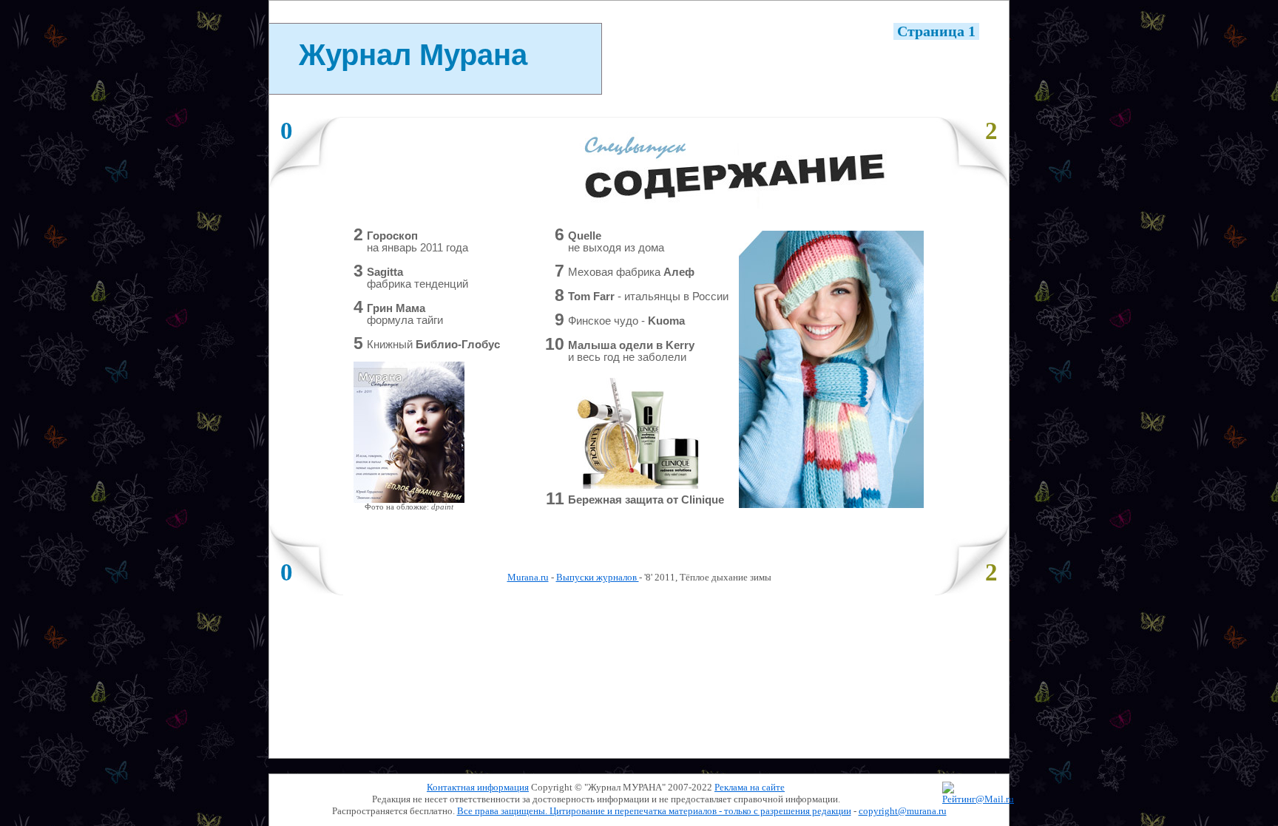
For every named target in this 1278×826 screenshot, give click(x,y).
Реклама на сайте (749, 787)
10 (554, 343)
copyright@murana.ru (903, 810)
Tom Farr (648, 296)
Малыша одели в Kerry (631, 351)
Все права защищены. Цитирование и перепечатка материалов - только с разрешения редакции (654, 810)
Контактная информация (478, 787)
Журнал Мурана (413, 54)
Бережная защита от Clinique (646, 500)
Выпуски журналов (597, 577)
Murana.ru (528, 577)
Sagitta (417, 278)
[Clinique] (638, 485)
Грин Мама (405, 314)
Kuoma (626, 321)
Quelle (616, 242)
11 (555, 498)
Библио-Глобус (433, 345)
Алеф (631, 272)
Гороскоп (417, 242)
